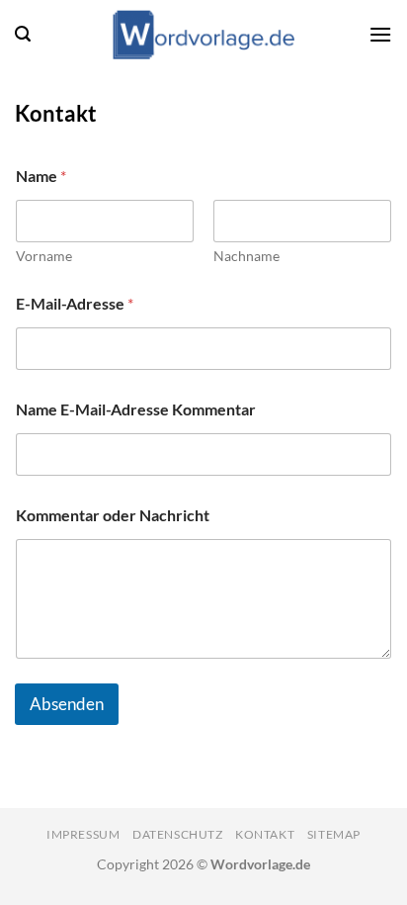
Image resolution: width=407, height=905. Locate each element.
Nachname (246, 255)
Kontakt (264, 834)
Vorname (44, 255)
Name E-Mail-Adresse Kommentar (136, 409)
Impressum (83, 834)
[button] (23, 34)
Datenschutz (177, 834)
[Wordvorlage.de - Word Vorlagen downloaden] (203, 34)
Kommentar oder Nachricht (112, 514)
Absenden (67, 703)
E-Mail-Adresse (74, 303)
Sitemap (334, 834)
